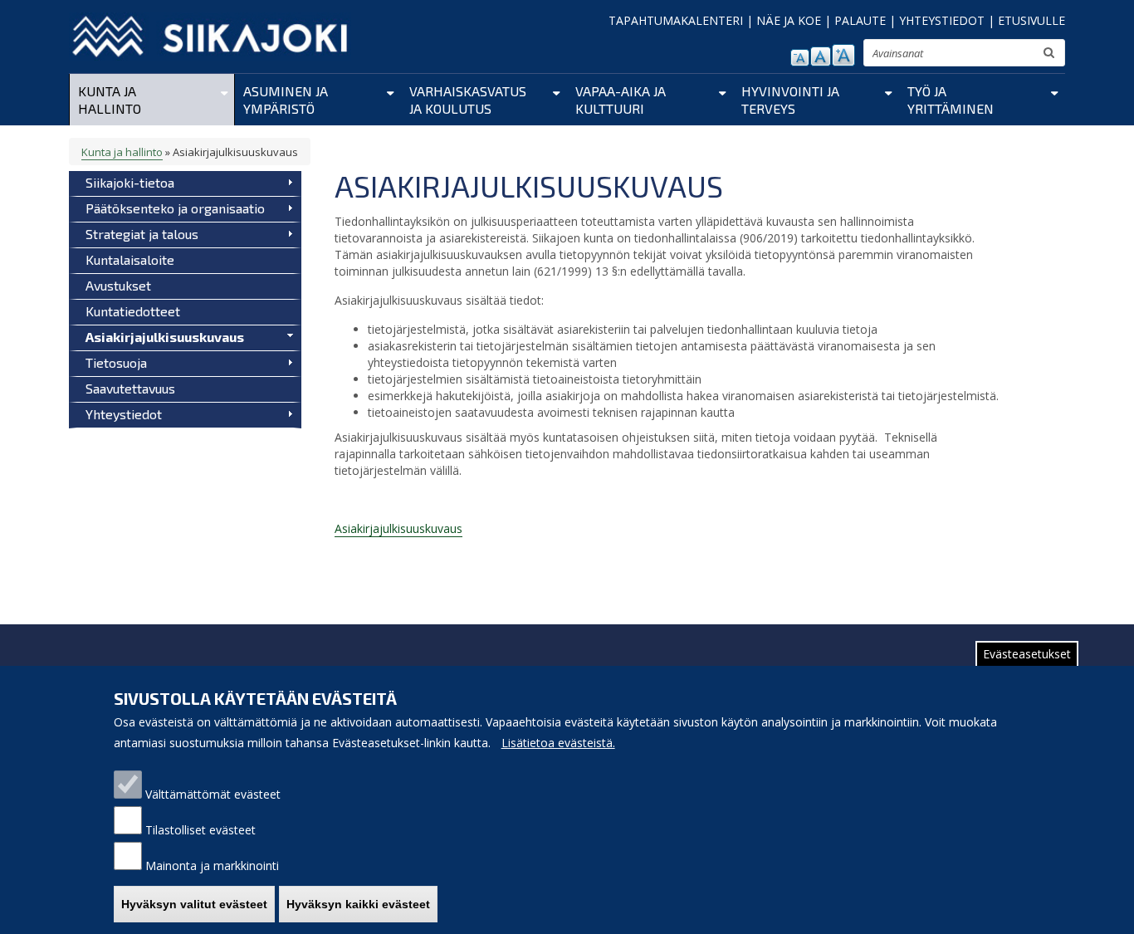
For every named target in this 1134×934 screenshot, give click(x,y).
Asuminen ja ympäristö (285, 99)
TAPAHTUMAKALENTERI (676, 20)
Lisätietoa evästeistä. (558, 743)
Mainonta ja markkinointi (212, 865)
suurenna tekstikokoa (843, 55)
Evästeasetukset (1027, 654)
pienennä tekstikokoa (799, 57)
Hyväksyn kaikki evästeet (358, 904)
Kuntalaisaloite (130, 259)
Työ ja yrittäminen (950, 99)
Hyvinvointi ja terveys (790, 99)
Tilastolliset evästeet (200, 830)
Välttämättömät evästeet (213, 794)
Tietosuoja (116, 362)
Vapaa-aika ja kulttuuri (620, 99)
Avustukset (118, 285)
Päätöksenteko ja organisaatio (175, 208)
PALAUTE (860, 20)
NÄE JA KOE (788, 20)
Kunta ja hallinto (109, 99)
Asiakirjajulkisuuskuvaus (165, 337)
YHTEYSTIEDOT (942, 20)
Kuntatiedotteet (133, 311)
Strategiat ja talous (142, 234)
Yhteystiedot (124, 414)
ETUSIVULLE (1031, 20)
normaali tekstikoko (820, 56)
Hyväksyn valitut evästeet (194, 904)
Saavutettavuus (130, 388)
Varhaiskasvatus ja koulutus (467, 99)
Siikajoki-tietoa (130, 182)
